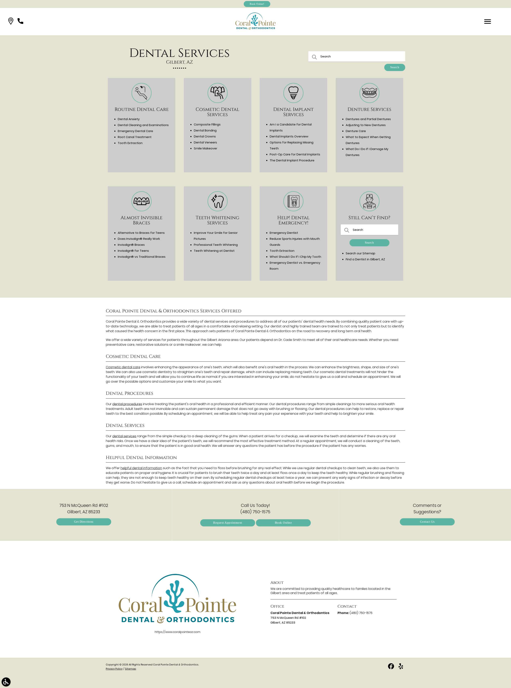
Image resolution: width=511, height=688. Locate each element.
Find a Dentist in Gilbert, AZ (365, 259)
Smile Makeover (205, 148)
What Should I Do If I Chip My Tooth (295, 257)
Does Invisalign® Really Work (139, 239)
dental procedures (127, 404)
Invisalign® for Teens (133, 251)
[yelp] (401, 668)
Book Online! (257, 3)
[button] (11, 22)
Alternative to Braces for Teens (141, 233)
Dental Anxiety (129, 119)
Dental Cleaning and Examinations (143, 125)
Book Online (283, 522)
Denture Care (356, 131)
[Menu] (487, 21)
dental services (124, 436)
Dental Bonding (205, 130)
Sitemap (130, 668)
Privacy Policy (114, 668)
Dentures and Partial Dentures (368, 119)
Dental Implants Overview (289, 136)
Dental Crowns (205, 136)
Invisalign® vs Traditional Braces (141, 257)
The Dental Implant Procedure (292, 160)
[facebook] (391, 668)
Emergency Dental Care (135, 131)
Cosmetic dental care (123, 367)
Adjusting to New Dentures (366, 125)
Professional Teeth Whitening (216, 245)
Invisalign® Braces (131, 245)
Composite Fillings (207, 124)
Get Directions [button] (83, 521)
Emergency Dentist (284, 233)
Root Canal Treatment (135, 137)
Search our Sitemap (360, 253)
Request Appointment (227, 522)
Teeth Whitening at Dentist (214, 251)
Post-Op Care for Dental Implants (295, 154)
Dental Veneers (205, 142)
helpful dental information (141, 468)
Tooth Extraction (130, 143)
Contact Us (427, 521)
